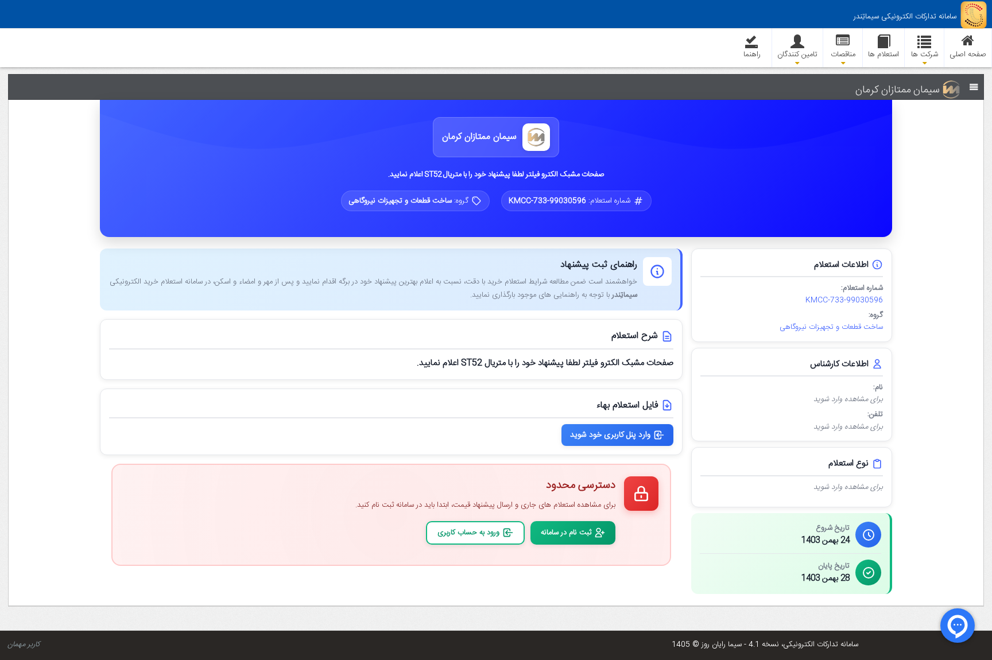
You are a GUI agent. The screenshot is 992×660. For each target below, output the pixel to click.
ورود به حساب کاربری (468, 532)
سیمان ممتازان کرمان (479, 137)
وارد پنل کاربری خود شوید (610, 435)
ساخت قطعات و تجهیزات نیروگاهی (831, 327)
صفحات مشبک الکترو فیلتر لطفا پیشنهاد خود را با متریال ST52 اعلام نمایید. (496, 174)
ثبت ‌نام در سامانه (566, 532)
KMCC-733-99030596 (844, 300)
